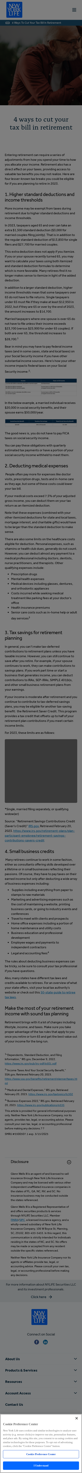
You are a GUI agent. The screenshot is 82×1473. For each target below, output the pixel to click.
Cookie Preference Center (41, 1454)
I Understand (41, 1465)
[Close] (76, 1418)
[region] (41, 1443)
